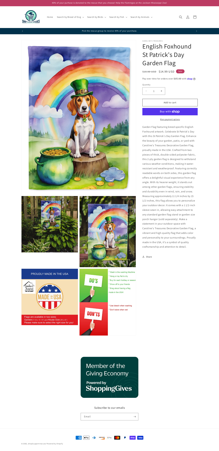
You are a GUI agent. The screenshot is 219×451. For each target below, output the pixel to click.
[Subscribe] (134, 416)
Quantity (146, 84)
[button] (70, 17)
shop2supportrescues (37, 444)
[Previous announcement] (22, 31)
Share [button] (149, 256)
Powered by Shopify (54, 444)
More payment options (170, 119)
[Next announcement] (196, 31)
